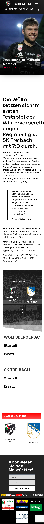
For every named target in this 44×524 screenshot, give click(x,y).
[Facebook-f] (19, 4)
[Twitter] (23, 4)
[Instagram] (16, 4)
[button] (37, 4)
